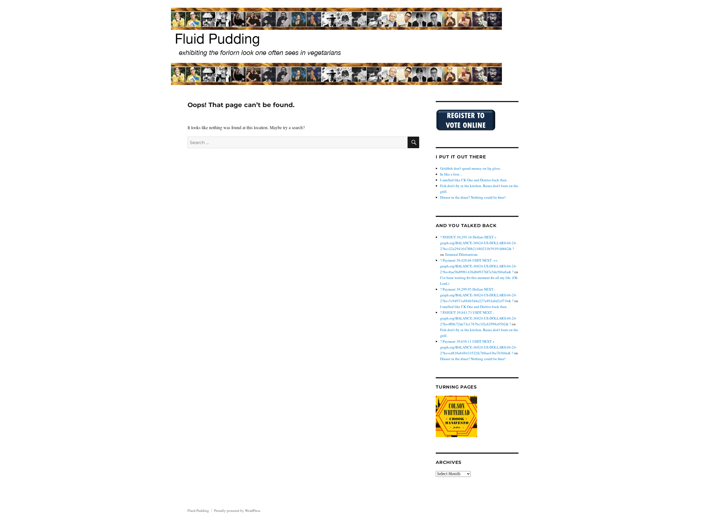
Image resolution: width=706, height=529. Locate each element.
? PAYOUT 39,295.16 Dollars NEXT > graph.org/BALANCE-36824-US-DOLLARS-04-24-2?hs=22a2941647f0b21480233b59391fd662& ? (478, 243)
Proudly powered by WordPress (237, 510)
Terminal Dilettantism (461, 254)
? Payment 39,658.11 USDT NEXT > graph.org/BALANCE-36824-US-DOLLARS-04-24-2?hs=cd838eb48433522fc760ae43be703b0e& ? (478, 347)
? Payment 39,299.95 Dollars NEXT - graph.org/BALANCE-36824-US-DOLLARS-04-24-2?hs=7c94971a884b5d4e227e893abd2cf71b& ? (478, 295)
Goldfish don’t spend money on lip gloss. (470, 168)
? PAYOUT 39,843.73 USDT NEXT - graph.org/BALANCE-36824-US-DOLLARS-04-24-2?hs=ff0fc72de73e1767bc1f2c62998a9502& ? (478, 318)
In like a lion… (451, 174)
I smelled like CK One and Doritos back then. (473, 179)
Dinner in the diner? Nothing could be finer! (473, 197)
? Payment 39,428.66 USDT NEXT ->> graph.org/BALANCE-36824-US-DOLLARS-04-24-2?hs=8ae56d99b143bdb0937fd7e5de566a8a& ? (478, 266)
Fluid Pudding (198, 510)
